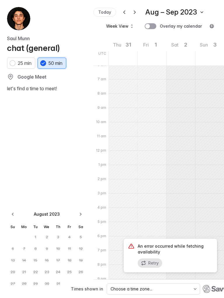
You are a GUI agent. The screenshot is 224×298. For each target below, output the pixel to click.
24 (58, 271)
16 (47, 260)
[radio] (21, 63)
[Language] (211, 26)
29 (35, 283)
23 (47, 271)
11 (69, 248)
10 (58, 248)
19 (81, 260)
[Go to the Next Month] (80, 214)
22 (35, 271)
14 (24, 260)
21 (24, 271)
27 (12, 283)
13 (13, 260)
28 (24, 283)
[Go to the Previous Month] (13, 214)
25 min (25, 63)
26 (80, 271)
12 (81, 248)
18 (69, 260)
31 (58, 283)
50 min (55, 63)
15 (35, 260)
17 (58, 260)
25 (69, 271)
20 (12, 271)
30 (47, 283)
